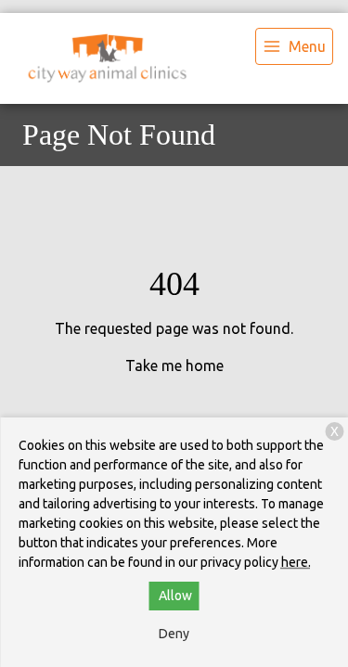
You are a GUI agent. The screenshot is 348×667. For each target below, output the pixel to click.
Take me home (174, 365)
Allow (175, 595)
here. (296, 562)
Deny (174, 633)
